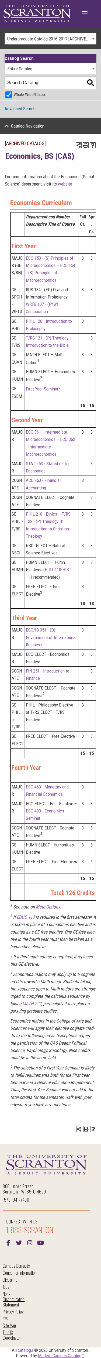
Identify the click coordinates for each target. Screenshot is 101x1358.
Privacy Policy (13, 1311)
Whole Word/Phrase (30, 94)
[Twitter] (18, 1242)
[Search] (90, 83)
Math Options (48, 907)
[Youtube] (40, 1242)
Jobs (6, 1286)
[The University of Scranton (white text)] (37, 13)
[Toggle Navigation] (84, 11)
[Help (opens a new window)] (93, 145)
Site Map (9, 1325)
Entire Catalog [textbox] (19, 68)
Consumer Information (20, 1272)
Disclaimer (11, 1279)
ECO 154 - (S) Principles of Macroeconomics (50, 273)
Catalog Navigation (27, 126)
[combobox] (50, 38)
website (65, 184)
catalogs (25, 1350)
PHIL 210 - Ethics (41, 514)
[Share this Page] (79, 145)
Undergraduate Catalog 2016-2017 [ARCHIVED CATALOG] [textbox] (51, 39)
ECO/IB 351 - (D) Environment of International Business (51, 637)
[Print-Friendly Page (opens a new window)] (86, 145)
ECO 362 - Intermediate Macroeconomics (50, 447)
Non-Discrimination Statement (14, 1299)
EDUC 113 (25, 917)
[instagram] (29, 1242)
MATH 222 (31, 1003)
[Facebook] (8, 1242)
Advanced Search (20, 108)
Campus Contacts (16, 1265)
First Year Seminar (42, 389)
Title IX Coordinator (12, 1335)
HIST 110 (53, 569)
